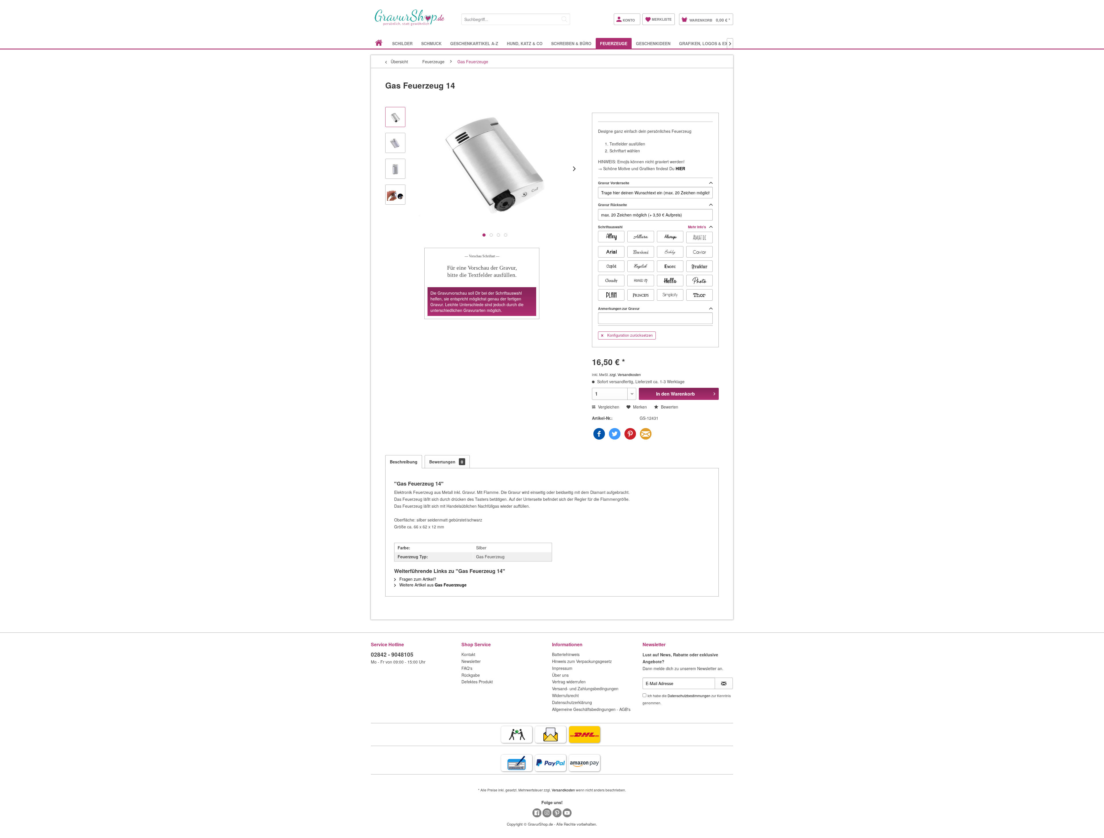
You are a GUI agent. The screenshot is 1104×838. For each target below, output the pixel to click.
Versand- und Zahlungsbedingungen (585, 688)
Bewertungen (446, 462)
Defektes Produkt (477, 681)
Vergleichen (608, 407)
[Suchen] (564, 19)
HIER (680, 168)
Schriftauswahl (652, 226)
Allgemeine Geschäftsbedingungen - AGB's (591, 709)
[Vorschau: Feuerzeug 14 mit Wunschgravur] (395, 169)
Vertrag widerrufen (569, 681)
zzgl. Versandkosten (625, 374)
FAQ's (466, 668)
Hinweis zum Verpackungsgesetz (582, 661)
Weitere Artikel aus (432, 585)
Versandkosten (563, 789)
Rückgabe (470, 675)
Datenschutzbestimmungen (689, 695)
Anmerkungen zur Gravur (619, 308)
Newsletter (471, 661)
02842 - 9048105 (392, 654)
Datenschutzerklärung (572, 702)
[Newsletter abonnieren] (724, 683)
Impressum (562, 668)
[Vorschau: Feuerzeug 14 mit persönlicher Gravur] (395, 143)
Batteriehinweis (566, 654)
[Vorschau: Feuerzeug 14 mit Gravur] (395, 117)
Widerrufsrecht (565, 695)
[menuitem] (515, 18)
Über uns (560, 675)
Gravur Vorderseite (613, 182)
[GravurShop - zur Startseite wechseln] (410, 23)
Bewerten (669, 407)
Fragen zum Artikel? (417, 579)
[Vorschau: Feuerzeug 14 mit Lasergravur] (395, 195)
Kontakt (468, 654)
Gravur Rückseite (612, 204)
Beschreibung (403, 462)
